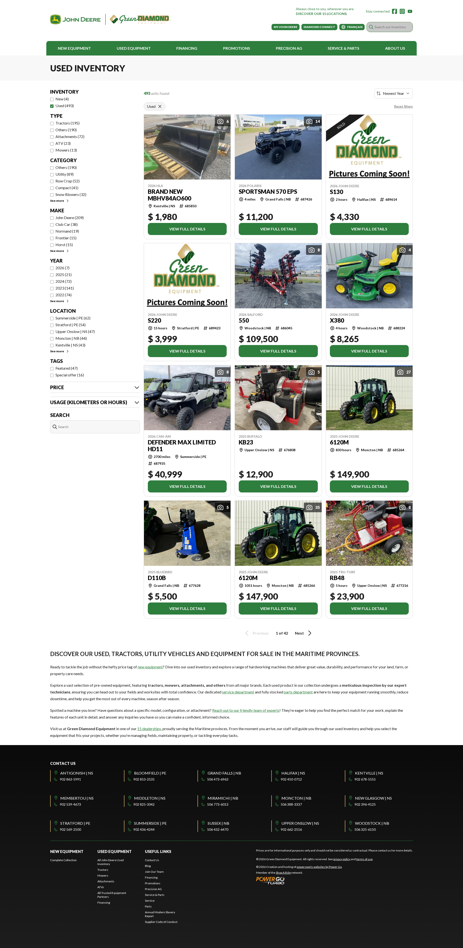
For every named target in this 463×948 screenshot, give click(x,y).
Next (299, 633)
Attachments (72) (69, 136)
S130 (336, 191)
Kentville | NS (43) (70, 345)
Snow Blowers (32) (70, 194)
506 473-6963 (217, 779)
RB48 (337, 577)
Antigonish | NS (76, 773)
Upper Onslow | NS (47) (75, 331)
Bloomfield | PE (150, 773)
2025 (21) (63, 274)
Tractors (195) (67, 123)
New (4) (62, 99)
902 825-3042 (144, 804)
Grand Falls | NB (224, 773)
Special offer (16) (69, 375)
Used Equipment (134, 48)
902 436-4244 (144, 829)
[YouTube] (410, 11)
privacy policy (341, 859)
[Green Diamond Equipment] (110, 19)
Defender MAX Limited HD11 (182, 445)
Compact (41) (66, 187)
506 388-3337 (291, 804)
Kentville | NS (369, 773)
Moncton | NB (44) (71, 338)
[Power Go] (299, 880)
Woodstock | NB (372, 823)
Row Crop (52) (67, 181)
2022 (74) (63, 294)
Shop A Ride (283, 872)
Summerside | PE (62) (72, 318)
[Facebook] (394, 11)
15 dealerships (149, 728)
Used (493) (64, 105)
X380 (337, 320)
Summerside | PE (150, 823)
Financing (186, 48)
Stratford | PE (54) (70, 324)
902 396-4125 (365, 804)
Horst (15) (64, 244)
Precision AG (289, 48)
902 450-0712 (291, 779)
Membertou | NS (77, 798)
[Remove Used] (159, 106)
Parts (148, 906)
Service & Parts (343, 48)
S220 (154, 320)
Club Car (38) (66, 224)
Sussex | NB (218, 823)
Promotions (236, 48)
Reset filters (403, 106)
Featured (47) (66, 368)
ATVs (100, 887)
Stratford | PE (75, 823)
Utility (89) (64, 174)
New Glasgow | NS (373, 798)
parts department (298, 692)
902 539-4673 (70, 804)
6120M (339, 442)
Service (150, 900)
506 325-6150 (365, 829)
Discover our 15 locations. (321, 14)
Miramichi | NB (223, 798)
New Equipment (74, 48)
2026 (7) (62, 267)
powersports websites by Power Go (319, 867)
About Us (395, 48)
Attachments (105, 881)
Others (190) (66, 129)
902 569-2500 (70, 829)
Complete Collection (63, 860)
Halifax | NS (293, 773)
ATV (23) (63, 143)
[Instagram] (402, 11)
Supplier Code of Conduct (161, 922)
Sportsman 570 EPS (268, 191)
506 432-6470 (217, 829)
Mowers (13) (66, 150)
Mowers (102, 875)
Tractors (102, 870)
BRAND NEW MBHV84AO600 (169, 195)
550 (244, 320)
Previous (261, 633)
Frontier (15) (65, 237)
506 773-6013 (217, 804)
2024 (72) (63, 281)
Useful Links (158, 851)
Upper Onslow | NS (300, 823)
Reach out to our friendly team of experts (245, 710)
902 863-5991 (70, 779)
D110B (157, 577)
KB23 (246, 442)
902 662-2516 (291, 829)
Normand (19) (67, 231)
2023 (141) (64, 288)
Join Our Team (154, 871)
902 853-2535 (144, 779)
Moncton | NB (296, 798)
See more (57, 200)
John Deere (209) (69, 217)
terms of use (364, 859)
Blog (148, 866)
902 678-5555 (365, 779)
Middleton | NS (149, 798)
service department (238, 692)
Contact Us (152, 860)
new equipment (150, 666)
